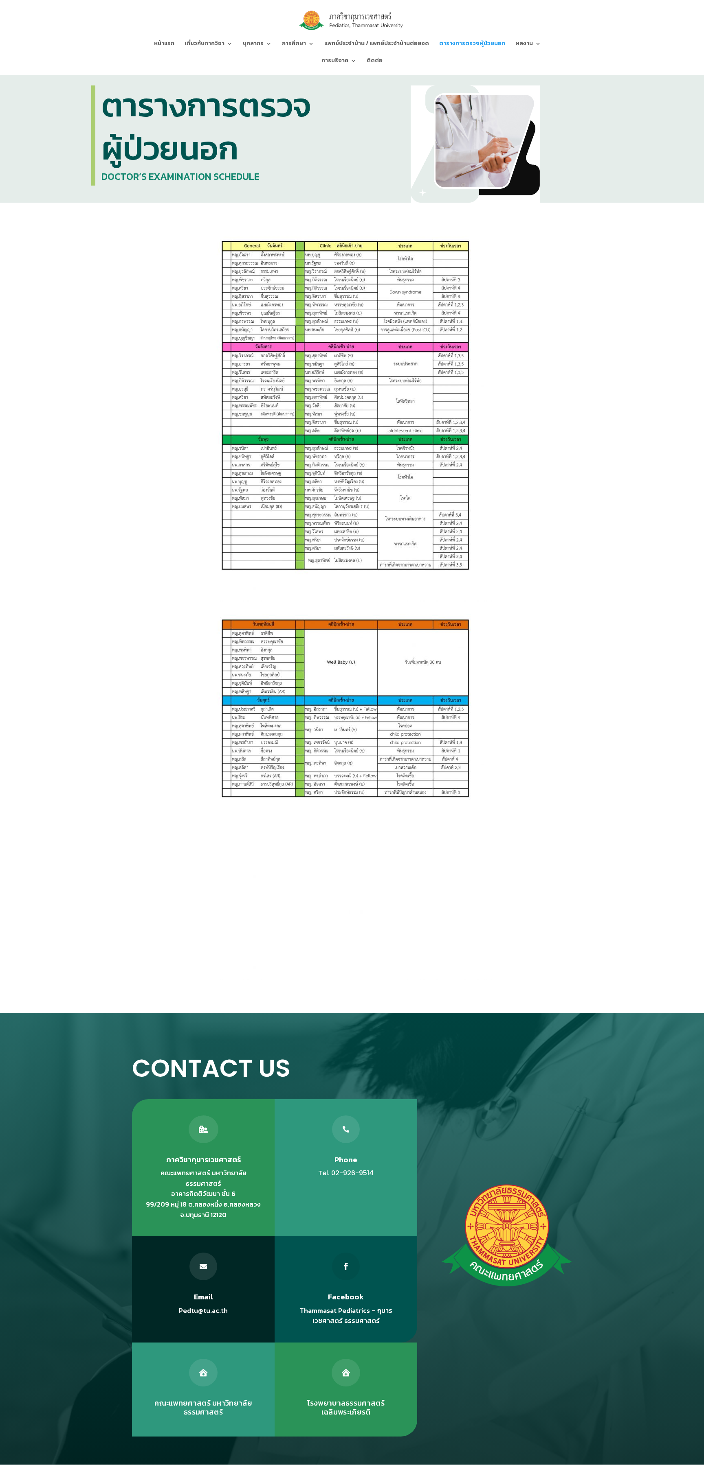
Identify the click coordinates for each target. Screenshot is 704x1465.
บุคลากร (253, 44)
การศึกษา (294, 44)
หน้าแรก (164, 44)
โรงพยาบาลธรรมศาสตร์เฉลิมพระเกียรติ (345, 1407)
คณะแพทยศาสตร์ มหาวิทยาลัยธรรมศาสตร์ (203, 1407)
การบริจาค (334, 61)
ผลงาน (524, 44)
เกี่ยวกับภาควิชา (204, 44)
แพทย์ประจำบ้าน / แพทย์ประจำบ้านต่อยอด (376, 44)
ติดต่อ (375, 61)
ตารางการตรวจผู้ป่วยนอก (472, 44)
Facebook (346, 1296)
